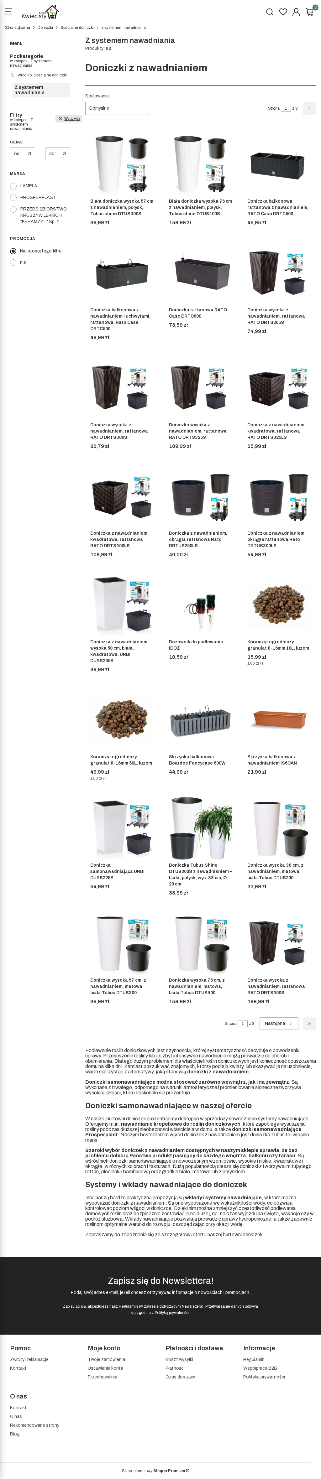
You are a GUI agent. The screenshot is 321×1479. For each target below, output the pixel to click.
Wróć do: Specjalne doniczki (42, 75)
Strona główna (17, 27)
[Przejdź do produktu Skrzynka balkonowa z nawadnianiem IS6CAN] (279, 719)
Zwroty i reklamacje (29, 1359)
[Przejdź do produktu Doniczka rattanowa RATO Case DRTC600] (201, 272)
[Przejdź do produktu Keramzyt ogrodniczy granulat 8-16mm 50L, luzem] (122, 719)
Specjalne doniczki (77, 27)
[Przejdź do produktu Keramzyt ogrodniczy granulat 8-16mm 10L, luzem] (279, 604)
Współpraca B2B (260, 1368)
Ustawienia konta (105, 1368)
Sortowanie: (97, 96)
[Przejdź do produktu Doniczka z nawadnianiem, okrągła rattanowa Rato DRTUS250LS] (201, 496)
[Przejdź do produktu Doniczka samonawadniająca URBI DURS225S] (122, 828)
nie (23, 262)
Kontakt (18, 1368)
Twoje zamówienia (106, 1359)
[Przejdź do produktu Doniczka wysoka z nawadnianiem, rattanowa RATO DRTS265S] (279, 272)
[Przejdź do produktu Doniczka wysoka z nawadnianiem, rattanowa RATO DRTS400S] (279, 943)
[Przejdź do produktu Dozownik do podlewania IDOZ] (201, 604)
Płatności (175, 1368)
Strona (274, 108)
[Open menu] (8, 12)
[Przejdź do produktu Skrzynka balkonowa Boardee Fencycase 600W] (201, 719)
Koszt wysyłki (179, 1359)
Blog (15, 1434)
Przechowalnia (102, 1377)
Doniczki (45, 27)
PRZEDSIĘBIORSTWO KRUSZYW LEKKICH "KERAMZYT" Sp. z (43, 215)
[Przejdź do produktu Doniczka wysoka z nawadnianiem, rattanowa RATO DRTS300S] (122, 387)
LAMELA (28, 186)
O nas (16, 1416)
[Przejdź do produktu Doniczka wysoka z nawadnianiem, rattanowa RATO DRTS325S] (201, 387)
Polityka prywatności (264, 1377)
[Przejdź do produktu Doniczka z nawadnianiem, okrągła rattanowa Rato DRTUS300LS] (279, 496)
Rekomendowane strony (34, 1425)
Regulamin (128, 1306)
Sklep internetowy (153, 1471)
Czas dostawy (180, 1377)
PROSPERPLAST (38, 197)
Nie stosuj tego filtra (40, 251)
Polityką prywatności (172, 1312)
